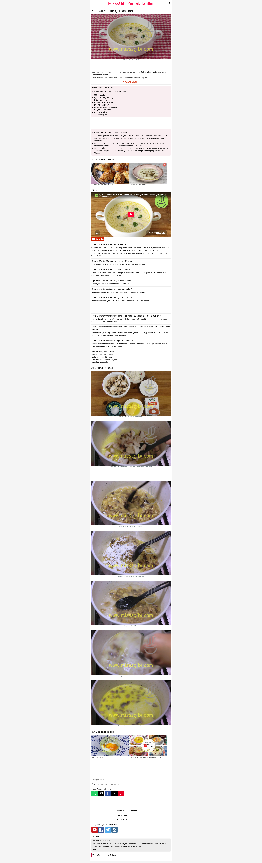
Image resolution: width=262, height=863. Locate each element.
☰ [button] (93, 3)
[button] (131, 82)
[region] (131, 65)
